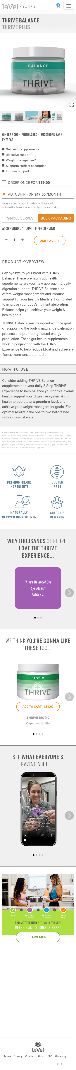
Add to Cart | (38, 706)
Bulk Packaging (56, 218)
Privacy (18, 1056)
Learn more (38, 937)
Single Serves (20, 218)
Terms (7, 1056)
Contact (29, 1056)
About (40, 1056)
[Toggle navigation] (68, 6)
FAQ (49, 1056)
